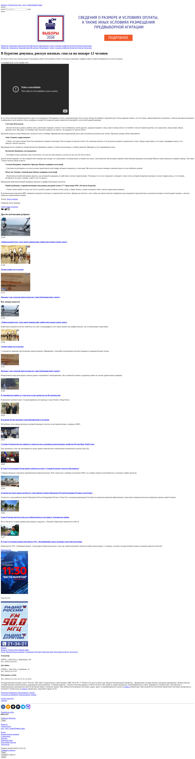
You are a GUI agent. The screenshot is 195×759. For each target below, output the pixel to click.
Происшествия (24, 46)
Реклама (38, 652)
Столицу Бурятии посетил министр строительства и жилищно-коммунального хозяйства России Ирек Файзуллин (47, 444)
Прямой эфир (30, 5)
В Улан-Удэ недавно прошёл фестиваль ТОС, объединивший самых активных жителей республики (41, 542)
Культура (73, 46)
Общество (5, 46)
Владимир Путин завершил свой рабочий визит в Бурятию (25, 420)
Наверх (4, 648)
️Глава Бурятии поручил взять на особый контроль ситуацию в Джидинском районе (35, 517)
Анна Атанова (12, 199)
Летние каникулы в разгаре (12, 269)
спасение (14, 207)
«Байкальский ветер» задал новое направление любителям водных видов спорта (34, 242)
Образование (44, 46)
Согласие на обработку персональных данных (18, 695)
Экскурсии (73, 652)
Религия (80, 46)
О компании (29, 652)
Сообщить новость (8, 750)
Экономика (13, 46)
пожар (8, 207)
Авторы (4, 700)
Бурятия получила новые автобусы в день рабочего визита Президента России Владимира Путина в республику (47, 493)
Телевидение (13, 5)
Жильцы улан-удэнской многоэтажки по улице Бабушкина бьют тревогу (30, 297)
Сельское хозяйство (62, 46)
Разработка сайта (7, 712)
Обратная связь (47, 652)
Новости (4, 5)
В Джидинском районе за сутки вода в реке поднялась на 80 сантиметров (30, 395)
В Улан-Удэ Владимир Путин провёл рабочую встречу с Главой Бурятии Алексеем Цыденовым (40, 468)
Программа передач (61, 652)
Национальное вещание (15, 652)
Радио (3, 652)
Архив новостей (7, 698)
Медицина (34, 46)
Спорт (51, 46)
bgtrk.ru (127, 687)
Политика (88, 46)
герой (3, 207)
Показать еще (6, 550)
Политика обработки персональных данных (18, 693)
